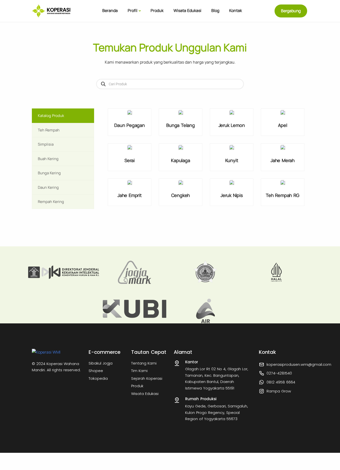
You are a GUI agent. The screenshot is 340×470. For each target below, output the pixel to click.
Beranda (110, 10)
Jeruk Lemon (232, 125)
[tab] (63, 115)
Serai (129, 160)
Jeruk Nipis (232, 195)
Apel (282, 125)
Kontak (235, 10)
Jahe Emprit (129, 195)
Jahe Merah (283, 160)
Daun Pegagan (129, 125)
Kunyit (231, 160)
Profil (132, 10)
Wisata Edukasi (187, 10)
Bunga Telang (180, 125)
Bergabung (291, 10)
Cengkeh (180, 195)
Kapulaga (180, 160)
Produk (157, 10)
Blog (215, 10)
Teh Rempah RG (282, 195)
